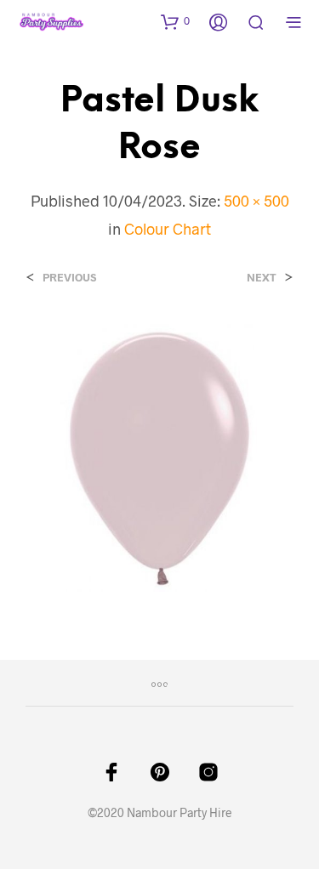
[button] (175, 21)
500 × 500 (256, 200)
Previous (69, 277)
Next (261, 277)
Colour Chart (167, 228)
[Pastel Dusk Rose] (159, 455)
